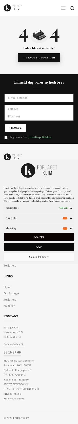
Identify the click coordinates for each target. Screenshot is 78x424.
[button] (63, 7)
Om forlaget (11, 293)
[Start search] (72, 8)
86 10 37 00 (12, 352)
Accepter (39, 237)
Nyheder (9, 305)
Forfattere (10, 265)
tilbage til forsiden (39, 57)
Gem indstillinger (39, 257)
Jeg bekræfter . (31, 137)
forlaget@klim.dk (14, 344)
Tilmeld (15, 128)
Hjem (7, 287)
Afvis (39, 247)
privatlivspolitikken (40, 137)
